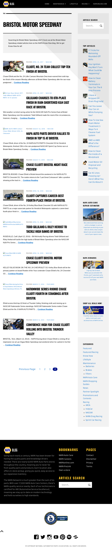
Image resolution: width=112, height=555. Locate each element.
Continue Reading (21, 82)
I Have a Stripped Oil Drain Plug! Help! (95, 98)
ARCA (88, 405)
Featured (50, 284)
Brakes (89, 370)
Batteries (90, 366)
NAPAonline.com (66, 463)
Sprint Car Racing (93, 420)
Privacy (89, 463)
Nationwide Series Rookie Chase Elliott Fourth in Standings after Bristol (47, 293)
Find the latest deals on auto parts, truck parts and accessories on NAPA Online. (93, 318)
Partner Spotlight (91, 392)
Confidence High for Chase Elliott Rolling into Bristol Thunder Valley (48, 329)
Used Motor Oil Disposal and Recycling (95, 165)
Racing (85, 4)
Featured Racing (90, 352)
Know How (88, 356)
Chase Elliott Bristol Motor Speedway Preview (44, 260)
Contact (90, 455)
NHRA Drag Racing (94, 416)
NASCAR (49, 62)
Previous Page (27, 369)
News (85, 388)
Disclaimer (91, 459)
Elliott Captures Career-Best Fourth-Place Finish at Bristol (45, 197)
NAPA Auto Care (90, 377)
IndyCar (89, 409)
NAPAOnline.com (100, 4)
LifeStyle (74, 4)
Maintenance (58, 4)
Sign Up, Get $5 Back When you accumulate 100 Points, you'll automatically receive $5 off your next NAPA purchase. (93, 275)
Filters (88, 374)
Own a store (64, 470)
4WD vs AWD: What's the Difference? (94, 143)
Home (47, 4)
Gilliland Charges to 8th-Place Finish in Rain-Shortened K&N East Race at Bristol (47, 102)
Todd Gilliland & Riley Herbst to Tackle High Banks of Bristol (46, 229)
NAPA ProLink (65, 466)
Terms (89, 466)
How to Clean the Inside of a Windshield (95, 154)
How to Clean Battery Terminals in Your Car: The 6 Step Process (95, 84)
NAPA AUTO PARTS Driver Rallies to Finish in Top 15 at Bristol (48, 135)
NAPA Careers (65, 459)
